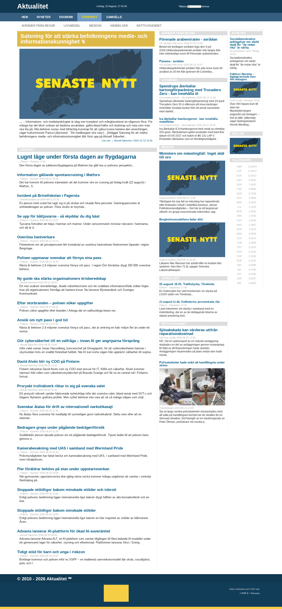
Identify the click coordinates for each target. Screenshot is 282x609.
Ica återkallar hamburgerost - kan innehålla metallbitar (188, 120)
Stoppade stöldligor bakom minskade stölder (56, 510)
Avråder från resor (38, 25)
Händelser (119, 25)
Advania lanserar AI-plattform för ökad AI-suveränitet (63, 531)
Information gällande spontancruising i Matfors (58, 175)
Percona (255, 593)
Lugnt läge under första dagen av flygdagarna (76, 157)
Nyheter (43, 17)
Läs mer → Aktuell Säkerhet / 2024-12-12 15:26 (127, 140)
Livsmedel (72, 25)
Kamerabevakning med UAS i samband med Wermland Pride (70, 448)
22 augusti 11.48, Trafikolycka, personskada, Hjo (189, 301)
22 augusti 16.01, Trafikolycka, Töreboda (186, 284)
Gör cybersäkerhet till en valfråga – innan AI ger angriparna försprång (78, 341)
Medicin (95, 25)
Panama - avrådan (171, 61)
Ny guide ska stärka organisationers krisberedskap (61, 278)
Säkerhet (89, 17)
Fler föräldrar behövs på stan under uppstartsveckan (63, 469)
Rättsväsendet (149, 25)
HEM (25, 17)
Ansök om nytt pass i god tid (42, 320)
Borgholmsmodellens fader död (181, 219)
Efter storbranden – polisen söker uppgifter (55, 303)
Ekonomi (66, 17)
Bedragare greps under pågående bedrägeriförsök (60, 427)
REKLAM (238, 133)
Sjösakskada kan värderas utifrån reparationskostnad (188, 332)
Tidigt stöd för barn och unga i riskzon (51, 552)
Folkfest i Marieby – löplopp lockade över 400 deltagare (243, 77)
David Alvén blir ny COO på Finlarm (48, 361)
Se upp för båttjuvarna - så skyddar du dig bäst (58, 216)
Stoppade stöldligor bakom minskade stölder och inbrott (66, 490)
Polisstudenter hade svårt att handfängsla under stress (192, 364)
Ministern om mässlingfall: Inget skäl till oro (191, 155)
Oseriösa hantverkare (36, 237)
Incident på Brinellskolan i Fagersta (48, 196)
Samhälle (114, 17)
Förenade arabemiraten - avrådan (188, 39)
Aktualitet (56, 578)
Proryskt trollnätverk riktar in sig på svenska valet (61, 386)
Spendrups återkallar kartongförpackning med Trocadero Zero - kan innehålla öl (190, 90)
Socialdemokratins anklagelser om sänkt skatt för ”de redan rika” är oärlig (244, 43)
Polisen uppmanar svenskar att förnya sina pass (59, 258)
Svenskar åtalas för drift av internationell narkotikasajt (65, 407)
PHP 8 (245, 593)
